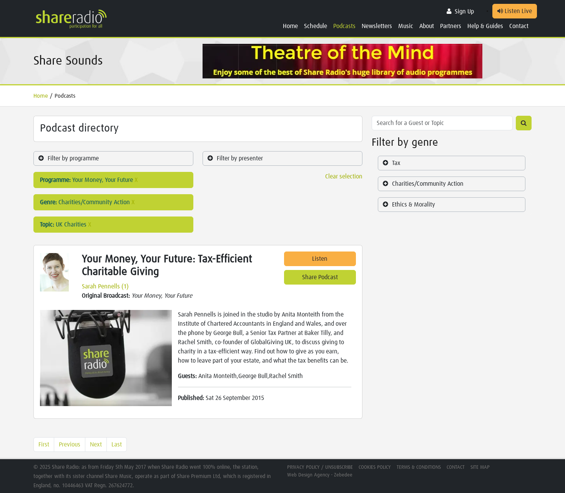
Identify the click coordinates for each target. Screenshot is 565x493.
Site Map (480, 467)
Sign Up (464, 11)
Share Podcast (320, 277)
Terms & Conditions (419, 467)
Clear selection (343, 176)
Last (116, 444)
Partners (450, 26)
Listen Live (517, 11)
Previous (69, 444)
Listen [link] (319, 259)
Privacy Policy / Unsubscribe (320, 467)
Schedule (315, 26)
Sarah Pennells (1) (105, 286)
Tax (396, 163)
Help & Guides (485, 26)
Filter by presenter (240, 158)
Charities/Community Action (428, 184)
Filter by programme (73, 158)
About (426, 26)
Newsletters (377, 26)
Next (96, 444)
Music (405, 26)
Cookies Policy (375, 467)
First (43, 444)
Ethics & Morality (413, 205)
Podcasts (344, 26)
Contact (518, 26)
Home (290, 26)
